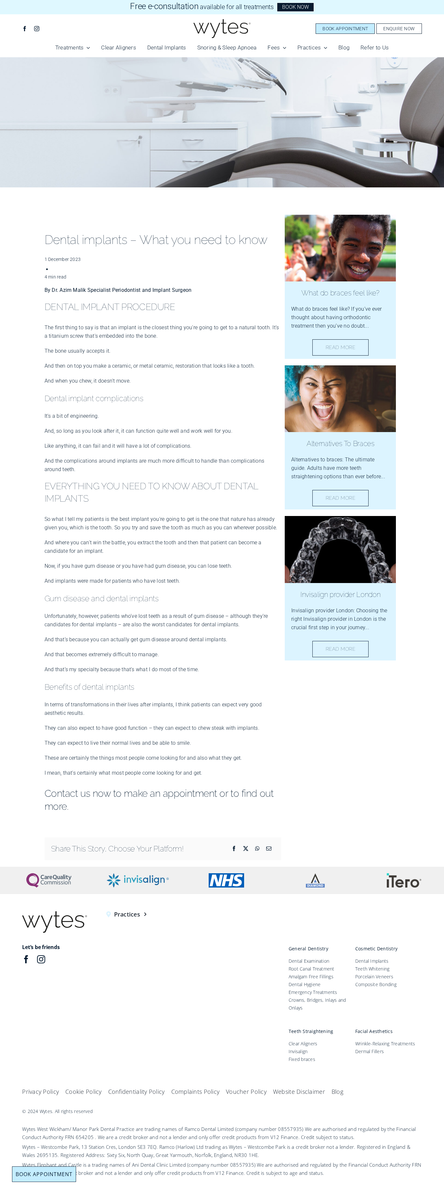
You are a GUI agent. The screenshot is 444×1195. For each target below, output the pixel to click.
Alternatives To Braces (340, 443)
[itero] (404, 876)
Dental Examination (309, 961)
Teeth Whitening (372, 969)
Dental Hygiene (304, 984)
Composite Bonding (376, 984)
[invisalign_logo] (138, 876)
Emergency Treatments (313, 992)
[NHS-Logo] (226, 876)
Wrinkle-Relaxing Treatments (385, 1043)
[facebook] (24, 28)
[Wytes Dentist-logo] (221, 22)
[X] (246, 848)
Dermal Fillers (369, 1051)
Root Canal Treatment (311, 969)
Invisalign (298, 1051)
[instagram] (36, 28)
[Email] (269, 848)
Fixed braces (302, 1059)
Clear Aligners (303, 1043)
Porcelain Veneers (374, 976)
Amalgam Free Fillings (311, 976)
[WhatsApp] (257, 848)
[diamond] (315, 876)
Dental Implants (372, 961)
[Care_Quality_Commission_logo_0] (49, 876)
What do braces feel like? (340, 293)
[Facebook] (234, 848)
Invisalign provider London (340, 594)
